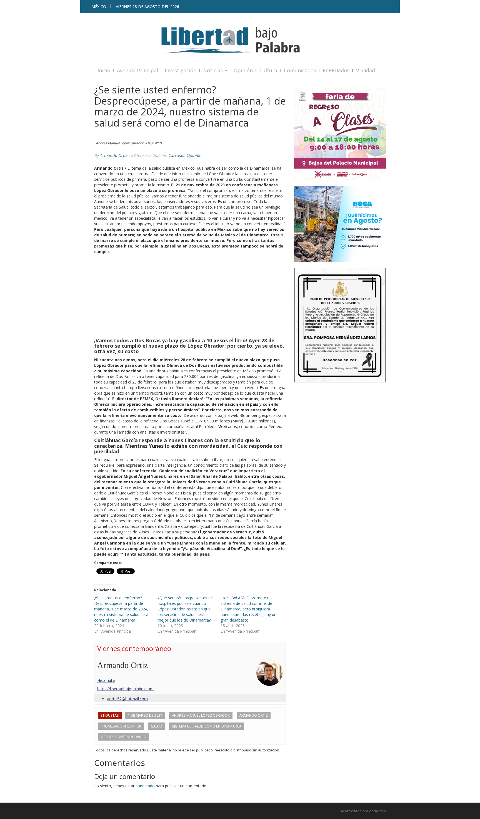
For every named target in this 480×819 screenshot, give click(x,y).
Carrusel (176, 155)
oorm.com (377, 810)
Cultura (268, 70)
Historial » (106, 680)
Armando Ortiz (113, 155)
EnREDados (336, 70)
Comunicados (300, 70)
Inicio (104, 70)
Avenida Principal (137, 70)
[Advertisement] (190, 296)
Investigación (180, 70)
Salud (156, 726)
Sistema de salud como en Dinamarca (206, 726)
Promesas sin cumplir (121, 726)
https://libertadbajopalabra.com (125, 688)
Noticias (213, 70)
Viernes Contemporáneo (123, 736)
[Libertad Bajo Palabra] (240, 40)
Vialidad (365, 70)
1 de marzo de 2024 (145, 715)
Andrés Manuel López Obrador (201, 715)
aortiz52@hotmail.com (127, 698)
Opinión (243, 70)
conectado (145, 785)
